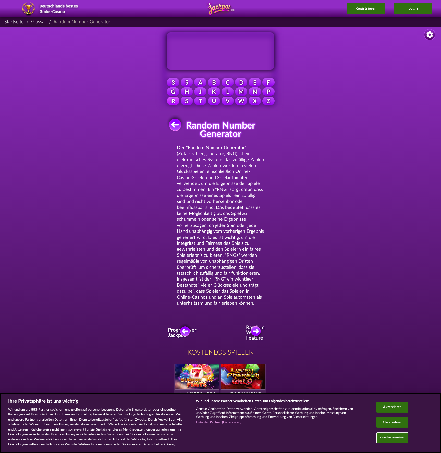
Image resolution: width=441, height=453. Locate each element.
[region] (220, 423)
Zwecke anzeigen (392, 437)
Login (413, 8)
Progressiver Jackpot (184, 333)
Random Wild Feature (256, 333)
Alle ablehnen (392, 422)
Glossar (38, 22)
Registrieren (365, 8)
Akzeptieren (392, 407)
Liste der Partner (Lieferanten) (218, 422)
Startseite (14, 22)
